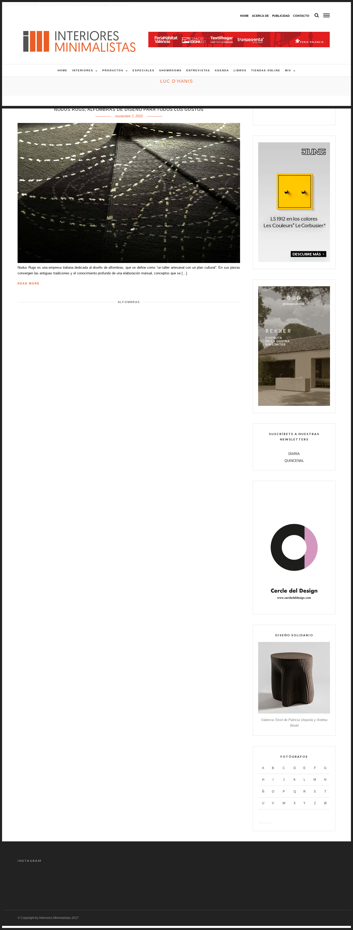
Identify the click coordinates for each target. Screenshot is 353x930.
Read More (29, 283)
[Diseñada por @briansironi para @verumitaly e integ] (276, 880)
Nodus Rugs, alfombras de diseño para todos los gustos (129, 109)
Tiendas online (265, 70)
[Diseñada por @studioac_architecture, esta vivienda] (156, 880)
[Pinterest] (300, 115)
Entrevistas (198, 70)
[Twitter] (289, 115)
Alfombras (129, 302)
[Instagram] (311, 115)
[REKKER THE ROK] (294, 405)
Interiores (82, 70)
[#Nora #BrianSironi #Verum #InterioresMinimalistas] (316, 880)
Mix (288, 70)
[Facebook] (278, 115)
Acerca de (260, 15)
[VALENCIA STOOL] (294, 712)
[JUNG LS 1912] (294, 261)
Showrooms (170, 70)
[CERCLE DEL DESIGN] (294, 606)
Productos (113, 70)
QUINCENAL (294, 461)
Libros (240, 70)
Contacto (301, 15)
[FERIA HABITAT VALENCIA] (239, 34)
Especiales (144, 70)
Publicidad (281, 15)
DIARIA (294, 454)
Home (244, 15)
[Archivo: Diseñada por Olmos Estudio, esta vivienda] (36, 880)
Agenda (222, 70)
